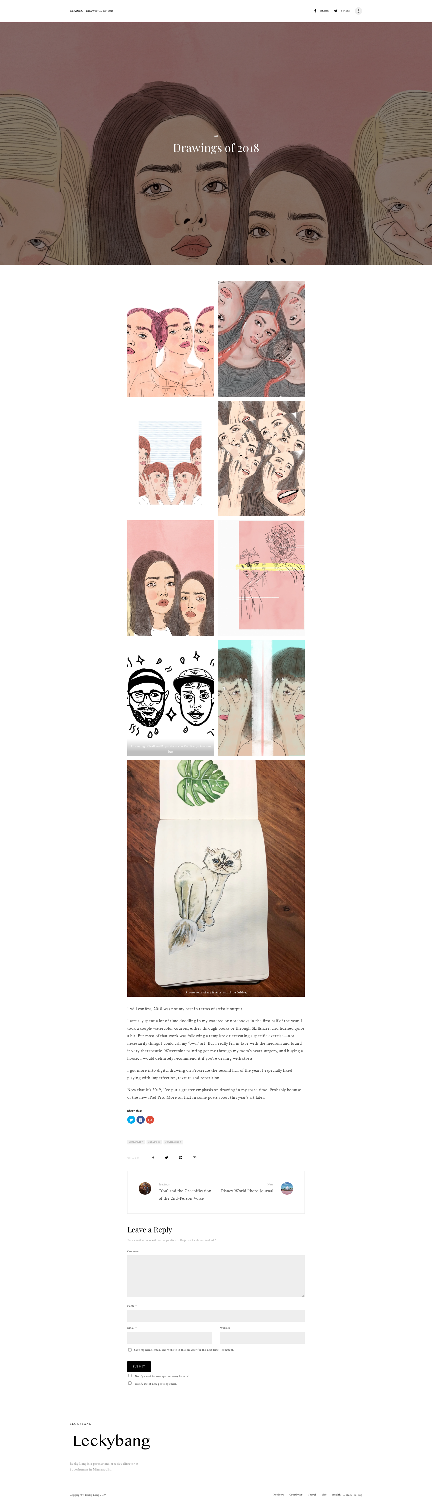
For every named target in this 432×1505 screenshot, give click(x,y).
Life (324, 1494)
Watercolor (173, 1142)
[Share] (153, 1157)
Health (336, 1494)
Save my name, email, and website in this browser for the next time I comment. (184, 1350)
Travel (312, 1494)
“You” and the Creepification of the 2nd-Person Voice (185, 1192)
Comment (133, 1251)
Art (216, 136)
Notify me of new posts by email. (156, 1384)
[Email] (195, 1157)
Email (132, 1328)
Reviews (279, 1494)
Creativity (136, 1142)
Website (225, 1328)
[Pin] (181, 1157)
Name (131, 1306)
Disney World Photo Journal (246, 1188)
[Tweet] (167, 1157)
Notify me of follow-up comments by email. (162, 1376)
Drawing (155, 1142)
